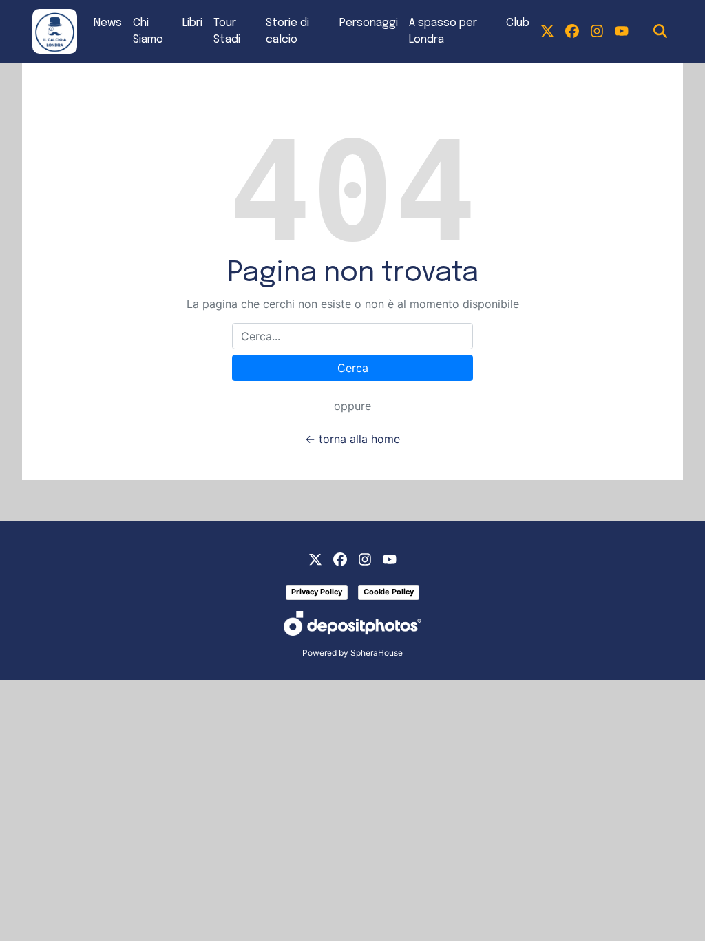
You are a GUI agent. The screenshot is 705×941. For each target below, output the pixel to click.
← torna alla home (352, 439)
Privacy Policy (316, 592)
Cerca (352, 368)
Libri (192, 23)
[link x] (547, 32)
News (108, 23)
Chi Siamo (148, 31)
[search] (660, 32)
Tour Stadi (226, 31)
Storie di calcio (287, 31)
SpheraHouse (376, 653)
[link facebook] (572, 32)
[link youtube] (621, 32)
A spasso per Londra (443, 31)
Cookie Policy (389, 592)
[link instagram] (597, 32)
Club (517, 23)
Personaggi (368, 23)
